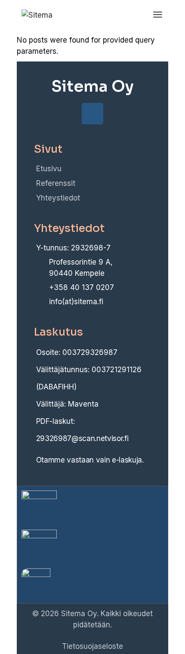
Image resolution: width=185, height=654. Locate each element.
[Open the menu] (157, 15)
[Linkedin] (92, 113)
